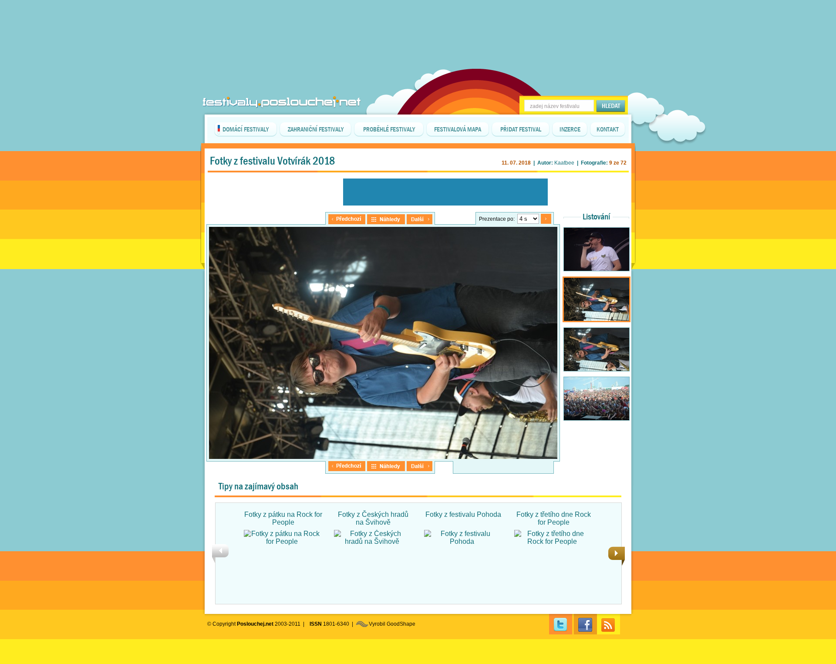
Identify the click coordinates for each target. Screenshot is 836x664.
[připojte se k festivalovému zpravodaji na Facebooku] (585, 624)
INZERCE (570, 129)
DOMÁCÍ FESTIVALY (245, 129)
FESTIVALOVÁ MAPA (457, 129)
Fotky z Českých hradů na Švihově (373, 518)
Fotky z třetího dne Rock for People (553, 518)
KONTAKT (608, 129)
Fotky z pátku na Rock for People (283, 518)
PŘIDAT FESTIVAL (520, 129)
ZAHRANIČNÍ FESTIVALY (316, 129)
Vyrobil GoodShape (392, 624)
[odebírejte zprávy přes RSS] (608, 624)
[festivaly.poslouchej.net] (281, 102)
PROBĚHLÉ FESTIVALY (389, 129)
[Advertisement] (418, 22)
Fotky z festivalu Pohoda (463, 514)
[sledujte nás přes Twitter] (560, 624)
